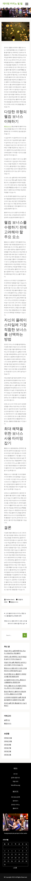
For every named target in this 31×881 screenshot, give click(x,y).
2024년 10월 (8, 741)
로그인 (15, 774)
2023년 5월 (7, 751)
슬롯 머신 (7, 720)
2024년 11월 (8, 738)
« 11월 (15, 867)
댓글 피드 (15, 781)
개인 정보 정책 (15, 797)
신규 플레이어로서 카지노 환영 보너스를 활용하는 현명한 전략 (15, 614)
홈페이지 (15, 808)
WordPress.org (15, 785)
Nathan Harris (10, 599)
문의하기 (15, 801)
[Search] (25, 635)
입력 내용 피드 (15, 777)
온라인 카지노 (15, 804)
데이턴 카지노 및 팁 (13, 3)
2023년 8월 (7, 744)
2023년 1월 (7, 754)
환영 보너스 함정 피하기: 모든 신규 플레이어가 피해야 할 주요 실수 (15, 622)
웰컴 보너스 (7, 126)
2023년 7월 (7, 748)
